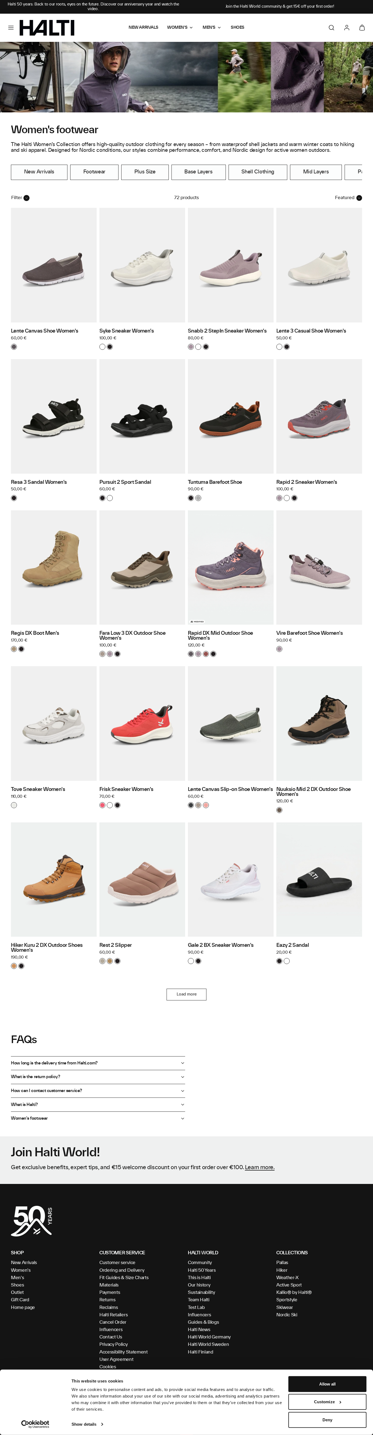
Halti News (199, 1330)
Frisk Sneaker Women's (126, 789)
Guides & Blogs (203, 1322)
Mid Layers (316, 172)
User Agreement (116, 1359)
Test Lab (196, 1307)
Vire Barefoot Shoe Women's (309, 633)
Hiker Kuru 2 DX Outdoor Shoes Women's (47, 948)
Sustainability (201, 1292)
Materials (109, 1285)
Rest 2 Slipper (115, 945)
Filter (16, 198)
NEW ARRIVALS (143, 28)
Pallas (282, 1263)
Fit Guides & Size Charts (123, 1278)
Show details (84, 1424)
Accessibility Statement (123, 1352)
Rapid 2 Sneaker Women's (306, 482)
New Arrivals (39, 172)
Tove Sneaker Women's (38, 789)
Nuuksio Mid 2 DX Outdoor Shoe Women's (313, 792)
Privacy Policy (113, 1344)
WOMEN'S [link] (177, 28)
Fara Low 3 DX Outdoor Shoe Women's (132, 636)
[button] (10, 27)
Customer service (117, 1263)
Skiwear (284, 1307)
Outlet (17, 1292)
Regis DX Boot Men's (35, 633)
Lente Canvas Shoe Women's (44, 331)
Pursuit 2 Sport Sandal (125, 482)
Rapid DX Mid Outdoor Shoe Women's (220, 636)
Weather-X (287, 1278)
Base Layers (198, 172)
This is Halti (199, 1278)
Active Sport (289, 1285)
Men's (17, 1278)
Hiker (281, 1270)
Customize (324, 1401)
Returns (107, 1300)
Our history (199, 1285)
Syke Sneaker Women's (126, 331)
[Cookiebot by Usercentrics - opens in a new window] (35, 1424)
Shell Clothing (257, 172)
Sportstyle (286, 1300)
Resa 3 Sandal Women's (39, 482)
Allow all (327, 1384)
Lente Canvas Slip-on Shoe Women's (230, 789)
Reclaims (108, 1307)
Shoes (17, 1285)
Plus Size (145, 172)
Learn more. (260, 1167)
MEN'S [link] (209, 28)
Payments (109, 1292)
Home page (23, 1307)
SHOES (237, 28)
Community (200, 1263)
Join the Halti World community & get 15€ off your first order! (280, 6)
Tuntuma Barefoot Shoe (215, 482)
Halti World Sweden (208, 1344)
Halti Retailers (113, 1315)
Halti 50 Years (202, 1270)
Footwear (94, 172)
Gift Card (20, 1300)
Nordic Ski (286, 1315)
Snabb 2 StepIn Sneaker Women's (227, 331)
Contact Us (110, 1337)
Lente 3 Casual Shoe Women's (311, 331)
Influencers (110, 1330)
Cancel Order (112, 1322)
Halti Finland (200, 1352)
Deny (327, 1419)
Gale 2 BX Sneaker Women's (221, 945)
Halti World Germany (209, 1337)
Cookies (107, 1367)
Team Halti (198, 1300)
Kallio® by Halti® (294, 1292)
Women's (21, 1270)
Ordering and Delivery (121, 1270)
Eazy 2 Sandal (292, 945)
